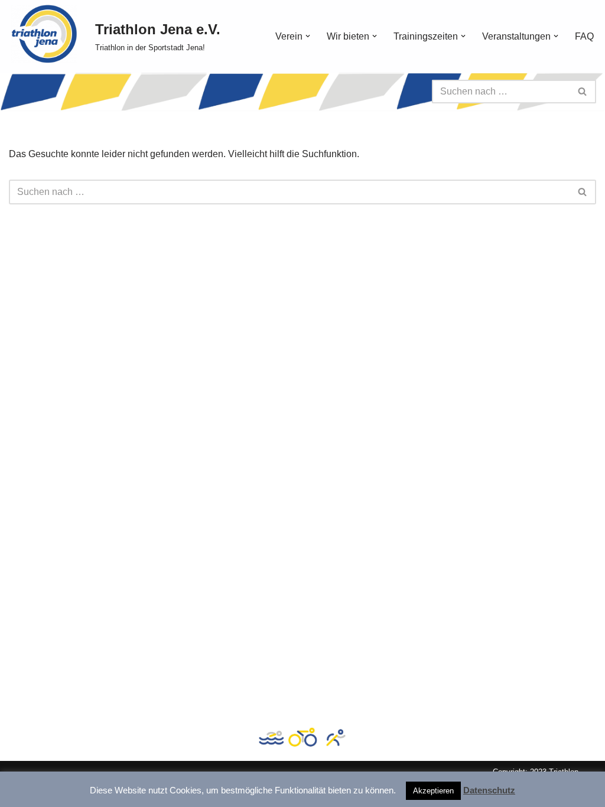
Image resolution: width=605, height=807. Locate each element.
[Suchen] (583, 91)
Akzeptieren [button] (433, 790)
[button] (307, 36)
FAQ (584, 36)
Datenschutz (489, 790)
